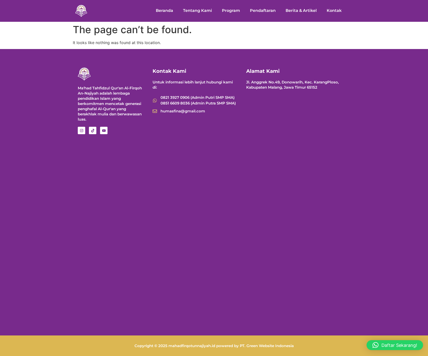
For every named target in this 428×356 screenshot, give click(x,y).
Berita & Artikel (301, 10)
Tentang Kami (197, 10)
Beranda (164, 10)
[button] (395, 345)
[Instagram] (81, 130)
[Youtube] (103, 130)
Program (231, 10)
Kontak (334, 10)
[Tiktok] (92, 130)
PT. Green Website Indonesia (267, 345)
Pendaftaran (263, 10)
